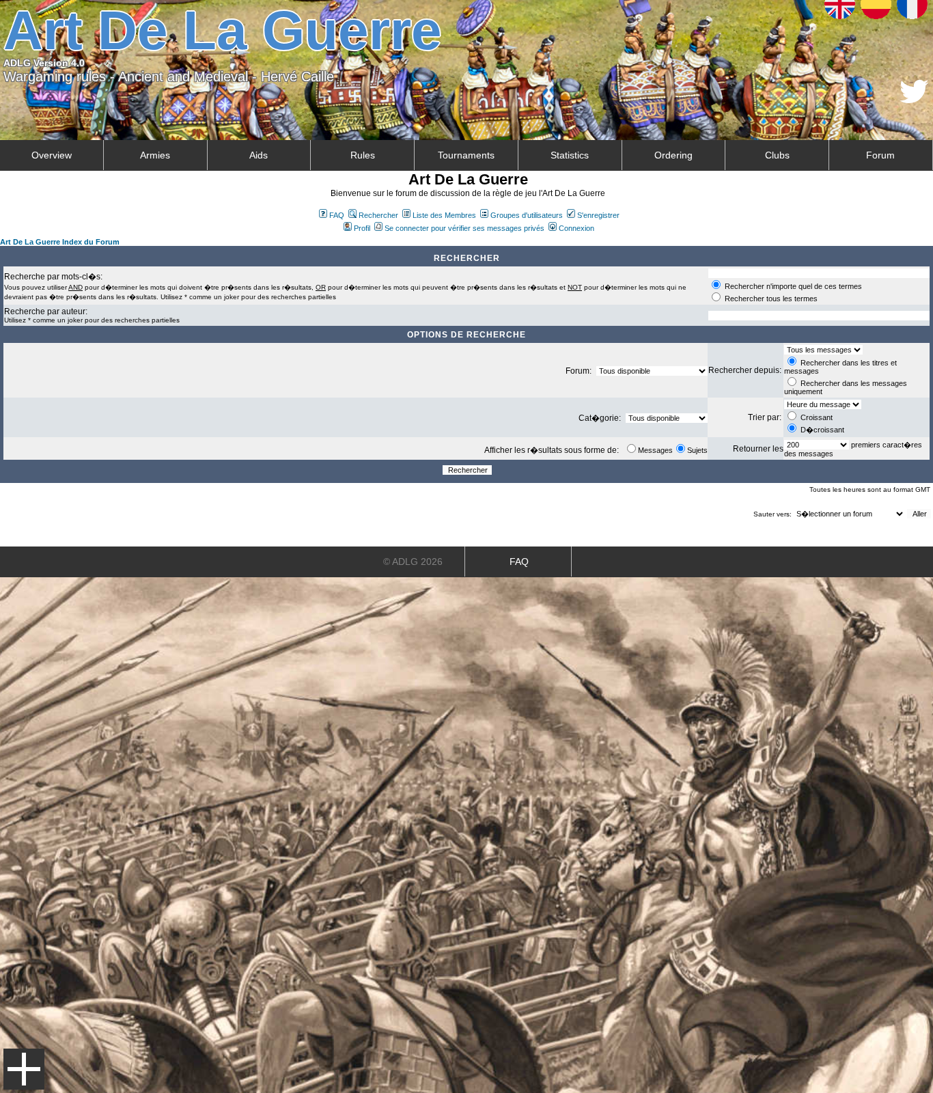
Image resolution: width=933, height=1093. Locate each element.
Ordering (673, 155)
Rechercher (378, 215)
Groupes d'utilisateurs (526, 215)
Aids (258, 155)
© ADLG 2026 (413, 561)
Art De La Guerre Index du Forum (60, 242)
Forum (880, 155)
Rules (362, 155)
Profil (362, 228)
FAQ (336, 215)
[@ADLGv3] (914, 99)
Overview (51, 155)
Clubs (777, 155)
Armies (155, 155)
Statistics (570, 155)
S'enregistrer (598, 215)
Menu (23, 1069)
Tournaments (466, 155)
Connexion (576, 228)
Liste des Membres (444, 215)
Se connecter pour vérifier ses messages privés (464, 228)
